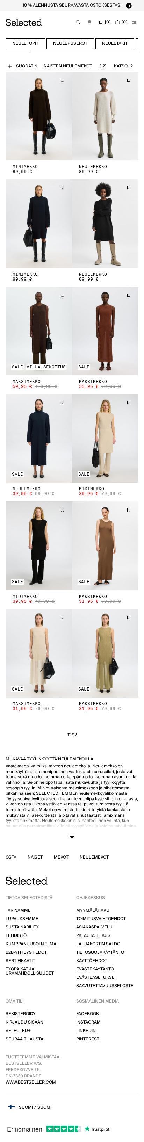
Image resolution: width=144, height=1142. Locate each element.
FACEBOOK (87, 1014)
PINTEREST (87, 1039)
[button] (39, 116)
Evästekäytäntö (95, 969)
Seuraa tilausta (24, 1039)
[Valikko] (134, 22)
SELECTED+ (18, 1030)
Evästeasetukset (96, 977)
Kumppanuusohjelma (31, 944)
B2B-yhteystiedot (26, 952)
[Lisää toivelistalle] (62, 80)
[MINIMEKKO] (39, 116)
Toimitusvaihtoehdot (101, 919)
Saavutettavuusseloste (105, 986)
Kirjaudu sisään (24, 1022)
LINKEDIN (86, 1030)
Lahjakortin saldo (98, 944)
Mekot (61, 857)
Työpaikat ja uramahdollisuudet (30, 971)
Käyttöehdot (91, 960)
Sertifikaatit (20, 960)
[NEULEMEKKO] (105, 116)
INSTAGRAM (88, 1022)
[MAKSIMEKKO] (39, 331)
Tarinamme (18, 910)
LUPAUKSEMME (22, 919)
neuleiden (102, 837)
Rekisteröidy (21, 1014)
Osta (11, 857)
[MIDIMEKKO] (105, 438)
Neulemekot (94, 857)
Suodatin (26, 66)
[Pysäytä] (128, 5)
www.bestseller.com (31, 1082)
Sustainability (22, 927)
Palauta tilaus (93, 935)
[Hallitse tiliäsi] (89, 22)
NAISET (35, 857)
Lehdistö (16, 935)
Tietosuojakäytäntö (100, 952)
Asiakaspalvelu (94, 927)
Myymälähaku (92, 910)
